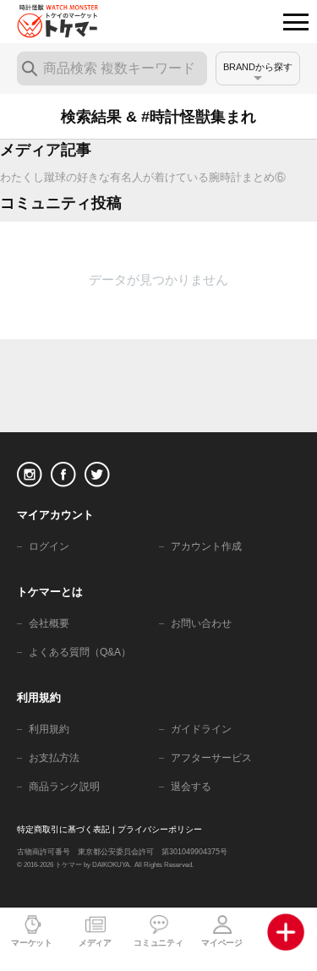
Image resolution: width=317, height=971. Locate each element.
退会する (191, 787)
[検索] (29, 68)
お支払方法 (54, 758)
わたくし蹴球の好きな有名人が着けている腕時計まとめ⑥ (143, 177)
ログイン (49, 546)
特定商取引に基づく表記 (63, 829)
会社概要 (49, 623)
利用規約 (49, 729)
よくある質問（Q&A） (80, 652)
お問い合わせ (201, 623)
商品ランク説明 (64, 787)
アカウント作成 (206, 546)
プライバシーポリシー (160, 829)
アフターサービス (211, 758)
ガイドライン (201, 729)
